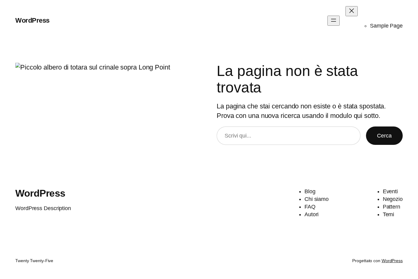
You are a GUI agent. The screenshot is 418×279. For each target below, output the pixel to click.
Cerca (384, 136)
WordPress (32, 20)
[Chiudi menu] (351, 11)
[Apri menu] (333, 21)
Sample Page (386, 26)
